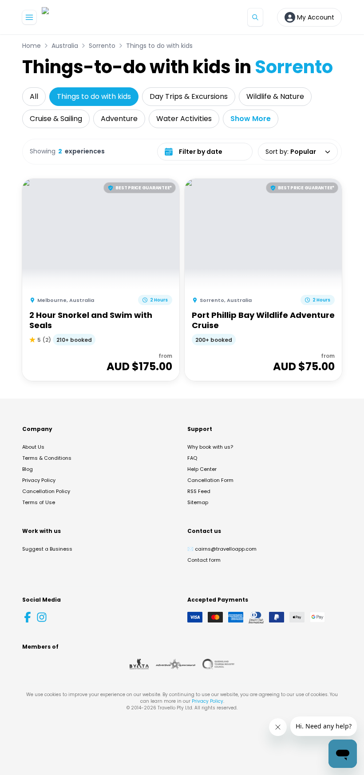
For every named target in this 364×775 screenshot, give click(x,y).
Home (31, 45)
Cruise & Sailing (56, 119)
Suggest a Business (47, 548)
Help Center (202, 469)
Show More (250, 119)
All (34, 96)
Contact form (204, 560)
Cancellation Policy (46, 491)
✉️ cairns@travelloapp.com (222, 548)
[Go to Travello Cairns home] (71, 17)
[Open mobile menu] (29, 17)
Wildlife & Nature (275, 96)
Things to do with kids (159, 45)
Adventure (119, 119)
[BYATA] (139, 664)
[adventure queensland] (175, 664)
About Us (33, 446)
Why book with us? (210, 446)
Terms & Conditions (46, 458)
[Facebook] (27, 617)
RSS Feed (198, 491)
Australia (64, 45)
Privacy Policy (38, 480)
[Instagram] (41, 617)
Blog (27, 469)
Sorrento (102, 45)
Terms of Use (38, 502)
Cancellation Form (210, 480)
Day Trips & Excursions (189, 96)
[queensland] (218, 664)
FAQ (192, 458)
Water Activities (184, 119)
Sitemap (197, 502)
